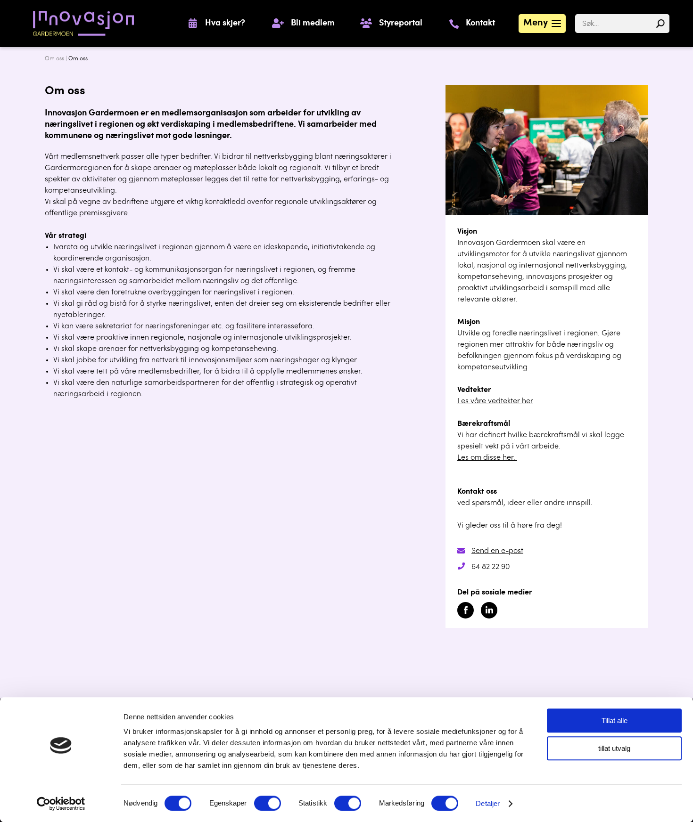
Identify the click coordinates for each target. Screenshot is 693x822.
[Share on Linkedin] (489, 616)
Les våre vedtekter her (495, 401)
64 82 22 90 (490, 567)
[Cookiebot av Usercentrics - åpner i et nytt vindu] (61, 804)
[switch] (267, 803)
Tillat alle (614, 720)
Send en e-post (497, 551)
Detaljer (488, 803)
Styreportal (400, 23)
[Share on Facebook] (465, 616)
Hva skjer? (225, 23)
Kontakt (480, 23)
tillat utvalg (614, 748)
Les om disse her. (487, 458)
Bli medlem (313, 23)
